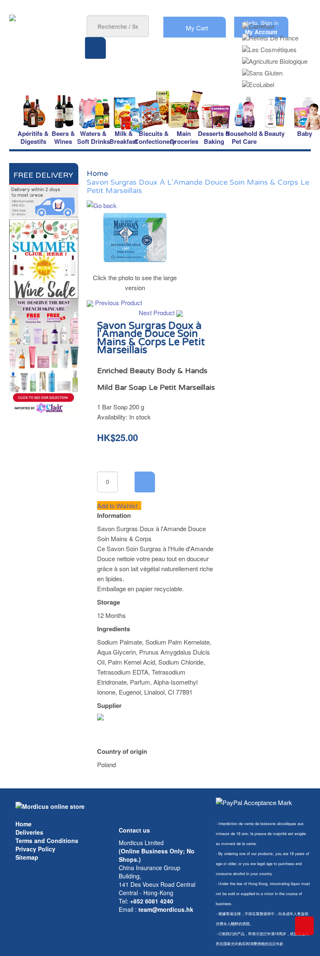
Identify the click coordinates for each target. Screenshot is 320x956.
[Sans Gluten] (262, 70)
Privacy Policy (35, 849)
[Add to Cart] (145, 482)
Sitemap (26, 857)
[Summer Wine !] (43, 257)
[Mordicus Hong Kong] (50, 805)
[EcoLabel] (258, 82)
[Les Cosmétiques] (269, 47)
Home (23, 824)
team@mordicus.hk (165, 909)
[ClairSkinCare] (43, 355)
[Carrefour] (258, 23)
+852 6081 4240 (151, 901)
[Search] (95, 48)
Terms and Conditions (46, 840)
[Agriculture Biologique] (275, 58)
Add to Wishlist (118, 505)
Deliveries (29, 832)
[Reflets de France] (270, 35)
